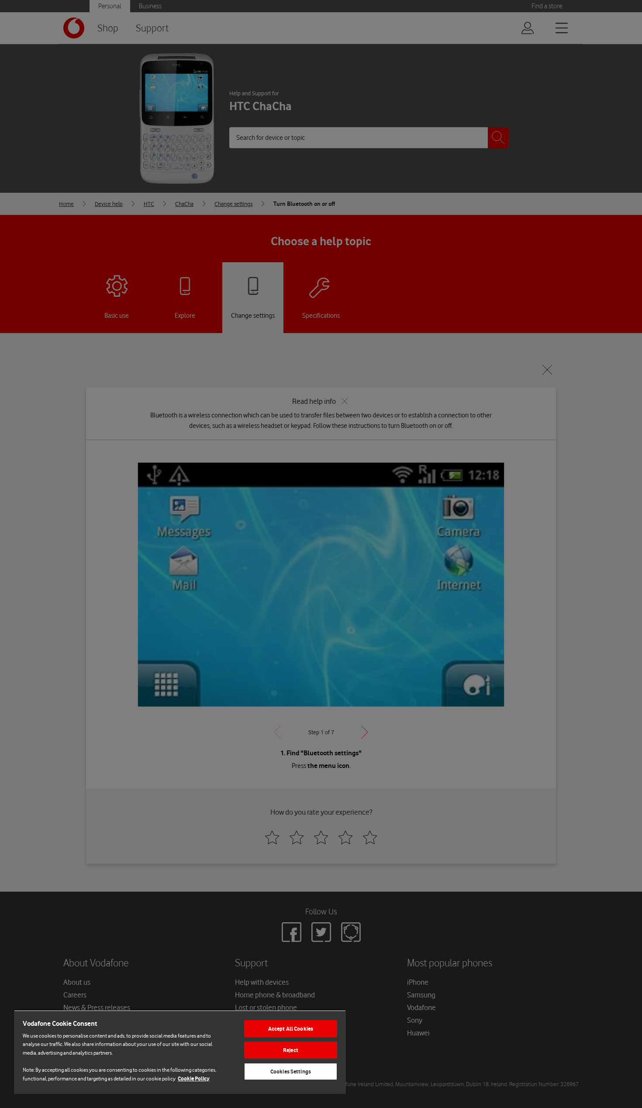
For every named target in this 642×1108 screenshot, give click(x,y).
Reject (290, 1050)
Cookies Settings (290, 1071)
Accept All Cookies (290, 1028)
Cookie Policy (194, 1078)
